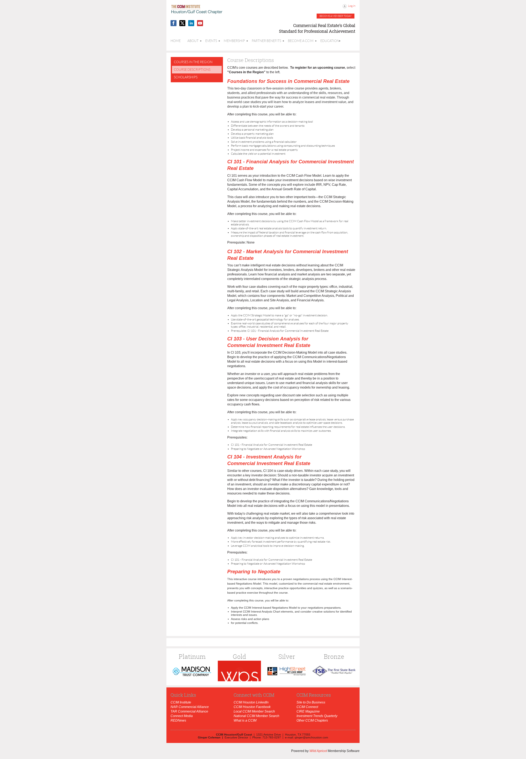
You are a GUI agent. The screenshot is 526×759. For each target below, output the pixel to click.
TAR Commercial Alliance (189, 711)
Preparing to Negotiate (253, 571)
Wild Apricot (318, 751)
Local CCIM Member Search (254, 711)
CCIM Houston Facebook (252, 707)
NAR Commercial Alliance (190, 707)
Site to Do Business (310, 702)
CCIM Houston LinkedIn (251, 702)
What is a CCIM (245, 720)
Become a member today (336, 16)
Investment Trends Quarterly (316, 716)
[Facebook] (173, 23)
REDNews (178, 720)
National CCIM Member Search (256, 716)
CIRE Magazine (308, 711)
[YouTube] (200, 23)
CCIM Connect (307, 707)
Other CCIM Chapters (312, 720)
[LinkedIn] (191, 23)
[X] (182, 23)
